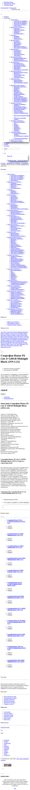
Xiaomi (9, 345)
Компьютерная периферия (20, 99)
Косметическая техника (16, 303)
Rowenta (15, 342)
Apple (8, 332)
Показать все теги (6, 347)
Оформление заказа (9, 3)
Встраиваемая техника (19, 109)
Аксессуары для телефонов (20, 22)
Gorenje (22, 335)
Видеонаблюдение (16, 57)
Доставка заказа (8, 5)
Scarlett (25, 342)
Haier (25, 335)
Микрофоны (17, 68)
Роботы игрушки (18, 81)
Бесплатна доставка (9, 702)
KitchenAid (6, 338)
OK (15, 788)
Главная (6, 16)
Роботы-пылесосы (18, 80)
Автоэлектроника (16, 71)
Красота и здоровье (13, 300)
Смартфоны (17, 28)
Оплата (6, 144)
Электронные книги (18, 33)
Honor (6, 336)
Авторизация (4, 8)
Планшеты (16, 32)
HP (18, 336)
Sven (14, 344)
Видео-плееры (17, 42)
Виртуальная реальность (20, 46)
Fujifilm (14, 335)
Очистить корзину (23, 160)
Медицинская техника (16, 306)
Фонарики (16, 127)
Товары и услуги (9, 704)
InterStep (26, 336)
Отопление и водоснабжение (17, 297)
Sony (11, 344)
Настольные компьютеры (20, 86)
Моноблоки (17, 88)
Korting (16, 338)
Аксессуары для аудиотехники (21, 69)
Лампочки (16, 130)
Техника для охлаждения (16, 293)
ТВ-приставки (17, 44)
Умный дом (16, 105)
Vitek (5, 345)
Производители (8, 716)
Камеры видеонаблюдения (20, 58)
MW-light (3, 341)
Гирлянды (16, 129)
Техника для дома (16, 103)
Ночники (16, 125)
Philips (8, 341)
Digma (25, 333)
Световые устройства (17, 120)
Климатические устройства (15, 291)
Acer (2, 332)
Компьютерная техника (17, 85)
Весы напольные (14, 307)
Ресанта (17, 345)
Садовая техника (15, 288)
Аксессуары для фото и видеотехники (19, 55)
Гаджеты (13, 35)
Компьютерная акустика (20, 66)
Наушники (16, 36)
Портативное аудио (18, 63)
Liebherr (3, 339)
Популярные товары (17, 141)
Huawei (21, 336)
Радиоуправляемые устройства (21, 82)
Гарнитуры (16, 37)
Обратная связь (5, 727)
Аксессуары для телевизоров (20, 47)
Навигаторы (17, 73)
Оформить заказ (11, 160)
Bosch (15, 332)
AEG (5, 332)
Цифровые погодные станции (17, 298)
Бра (15, 123)
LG (28, 338)
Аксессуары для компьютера (20, 100)
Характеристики (8, 398)
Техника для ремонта (13, 285)
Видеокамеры (17, 51)
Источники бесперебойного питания (19, 281)
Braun (2, 333)
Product (10, 528)
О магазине (7, 712)
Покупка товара (8, 2)
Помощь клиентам (9, 699)
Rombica (10, 342)
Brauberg (25, 332)
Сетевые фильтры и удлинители (21, 136)
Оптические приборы (16, 312)
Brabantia (20, 332)
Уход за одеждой (18, 110)
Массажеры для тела (15, 305)
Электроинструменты (16, 287)
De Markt (20, 333)
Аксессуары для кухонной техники (19, 267)
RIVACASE (4, 342)
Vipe (2, 345)
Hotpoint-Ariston (12, 336)
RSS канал (7, 719)
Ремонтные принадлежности (17, 289)
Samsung (20, 342)
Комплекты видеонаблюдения (21, 60)
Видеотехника (15, 40)
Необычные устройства (16, 311)
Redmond (17, 341)
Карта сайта (7, 718)
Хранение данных (18, 93)
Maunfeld (19, 339)
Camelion (6, 333)
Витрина (6, 143)
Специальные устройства (14, 308)
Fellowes (8, 335)
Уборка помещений (18, 111)
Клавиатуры (17, 95)
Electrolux (3, 335)
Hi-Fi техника (17, 67)
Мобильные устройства (17, 27)
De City (16, 333)
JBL (2, 338)
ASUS (12, 332)
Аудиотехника (15, 62)
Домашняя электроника (19, 104)
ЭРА (21, 345)
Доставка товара (8, 715)
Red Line (12, 341)
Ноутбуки (16, 89)
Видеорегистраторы (18, 59)
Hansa (2, 336)
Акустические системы (19, 64)
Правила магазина (9, 701)
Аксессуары (14, 19)
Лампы (16, 124)
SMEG (8, 344)
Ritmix (22, 341)
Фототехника (15, 49)
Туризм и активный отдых (17, 313)
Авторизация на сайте (10, 698)
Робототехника (15, 79)
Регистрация (12, 8)
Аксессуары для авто (19, 77)
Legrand (20, 338)
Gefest (17, 335)
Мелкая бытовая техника (20, 106)
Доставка (6, 146)
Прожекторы (17, 128)
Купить (3, 394)
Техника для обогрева (16, 292)
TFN (27, 344)
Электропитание (15, 132)
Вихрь (12, 345)
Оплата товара (8, 713)
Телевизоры (17, 41)
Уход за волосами (15, 302)
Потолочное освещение (19, 122)
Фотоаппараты (17, 50)
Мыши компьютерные (19, 94)
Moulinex (25, 339)
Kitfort (11, 338)
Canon (11, 333)
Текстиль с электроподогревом (21, 113)
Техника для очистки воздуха (17, 294)
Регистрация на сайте (10, 696)
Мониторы (16, 90)
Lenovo (25, 338)
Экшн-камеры (17, 53)
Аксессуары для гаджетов (20, 24)
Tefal (17, 344)
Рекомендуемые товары (14, 325)
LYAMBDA (13, 339)
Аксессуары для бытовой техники (21, 115)
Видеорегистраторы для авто (20, 72)
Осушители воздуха (15, 296)
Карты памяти (17, 26)
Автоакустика (17, 76)
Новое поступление (16, 140)
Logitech (8, 339)
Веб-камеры (17, 91)
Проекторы (16, 45)
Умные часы (17, 31)
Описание (7, 397)
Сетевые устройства (18, 96)
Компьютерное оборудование (20, 97)
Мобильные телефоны (19, 30)
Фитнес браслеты (18, 38)
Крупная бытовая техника (20, 108)
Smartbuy (3, 344)
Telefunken (22, 344)
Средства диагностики (19, 75)
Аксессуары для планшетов (20, 23)
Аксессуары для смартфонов (20, 21)
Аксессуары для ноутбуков (20, 101)
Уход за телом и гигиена (16, 301)
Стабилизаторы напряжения (21, 138)
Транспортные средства (16, 310)
